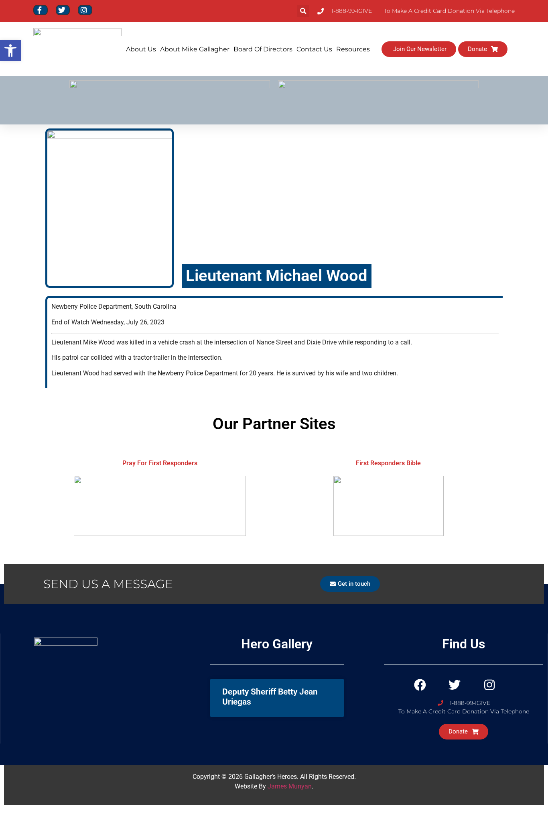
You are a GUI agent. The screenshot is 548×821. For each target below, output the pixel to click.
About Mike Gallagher (194, 49)
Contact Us (314, 49)
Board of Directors (262, 49)
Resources (353, 49)
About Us (141, 49)
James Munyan (290, 786)
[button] (303, 11)
